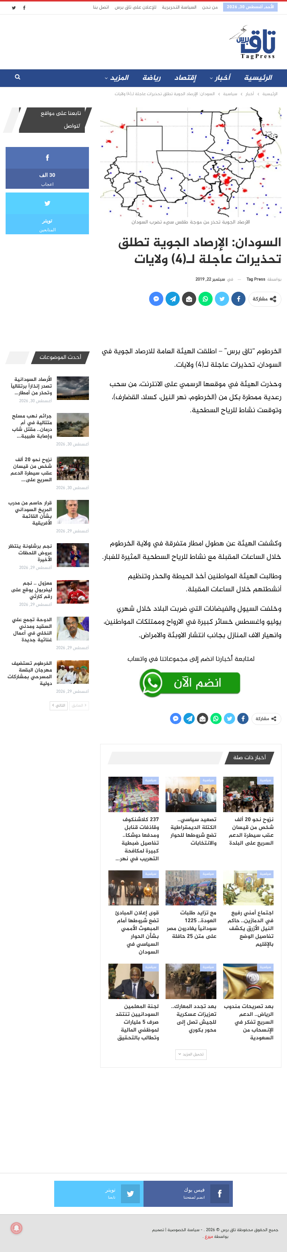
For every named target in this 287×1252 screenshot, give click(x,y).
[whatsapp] (190, 675)
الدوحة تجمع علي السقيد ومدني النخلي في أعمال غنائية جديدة (32, 630)
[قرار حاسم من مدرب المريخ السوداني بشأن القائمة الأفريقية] (73, 512)
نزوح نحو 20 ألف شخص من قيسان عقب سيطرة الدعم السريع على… (31, 470)
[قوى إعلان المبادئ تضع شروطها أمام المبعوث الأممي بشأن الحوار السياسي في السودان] (133, 888)
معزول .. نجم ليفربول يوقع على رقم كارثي (31, 590)
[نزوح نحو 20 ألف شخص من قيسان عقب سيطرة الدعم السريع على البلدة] (248, 794)
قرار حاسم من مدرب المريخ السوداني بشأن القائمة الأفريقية (30, 513)
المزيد (119, 78)
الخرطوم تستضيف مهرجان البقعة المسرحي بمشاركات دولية (29, 673)
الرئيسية (258, 78)
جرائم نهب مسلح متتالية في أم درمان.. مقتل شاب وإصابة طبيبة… (32, 426)
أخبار (222, 78)
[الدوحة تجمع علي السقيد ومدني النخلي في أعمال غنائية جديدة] (73, 629)
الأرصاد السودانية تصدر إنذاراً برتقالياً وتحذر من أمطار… (31, 386)
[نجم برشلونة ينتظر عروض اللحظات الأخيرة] (73, 555)
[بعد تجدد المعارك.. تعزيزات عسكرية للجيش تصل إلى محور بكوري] (191, 981)
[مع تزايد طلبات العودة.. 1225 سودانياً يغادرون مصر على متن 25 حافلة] (191, 888)
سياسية (265, 780)
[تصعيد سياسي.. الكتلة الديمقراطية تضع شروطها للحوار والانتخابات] (191, 794)
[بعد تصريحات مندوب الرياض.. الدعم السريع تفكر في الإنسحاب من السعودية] (248, 981)
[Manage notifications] (16, 1228)
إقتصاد (185, 78)
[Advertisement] (98, 40)
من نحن (209, 7)
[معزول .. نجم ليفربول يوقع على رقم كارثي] (73, 592)
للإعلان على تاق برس (135, 7)
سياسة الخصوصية (183, 1230)
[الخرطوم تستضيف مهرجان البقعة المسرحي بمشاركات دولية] (73, 672)
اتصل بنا (101, 7)
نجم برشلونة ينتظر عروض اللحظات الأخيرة (30, 553)
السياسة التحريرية (179, 7)
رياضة (151, 78)
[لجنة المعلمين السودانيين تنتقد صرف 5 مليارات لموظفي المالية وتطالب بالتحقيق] (133, 981)
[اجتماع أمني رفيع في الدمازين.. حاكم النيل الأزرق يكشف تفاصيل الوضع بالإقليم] (248, 888)
